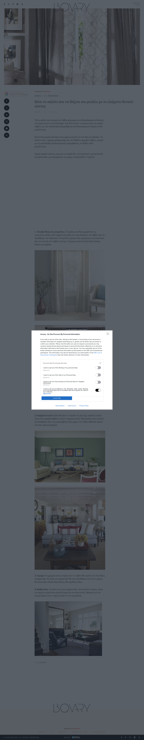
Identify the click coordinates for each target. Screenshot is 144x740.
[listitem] (72, 363)
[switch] (98, 367)
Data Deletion (60, 406)
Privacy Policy (84, 406)
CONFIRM (57, 398)
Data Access (72, 406)
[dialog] (72, 370)
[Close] (108, 334)
